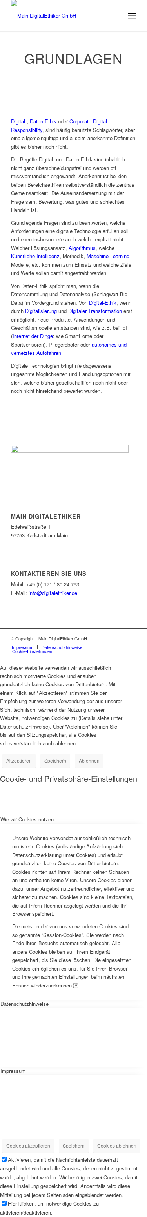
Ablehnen (89, 760)
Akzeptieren (19, 760)
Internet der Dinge (33, 336)
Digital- (19, 121)
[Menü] (132, 15)
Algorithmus (82, 247)
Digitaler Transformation (95, 311)
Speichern (55, 760)
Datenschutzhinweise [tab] (24, 1003)
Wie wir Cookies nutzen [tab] (27, 819)
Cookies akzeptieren (28, 1145)
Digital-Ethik (102, 302)
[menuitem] (22, 647)
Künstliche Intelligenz (35, 256)
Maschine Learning (108, 256)
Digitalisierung (41, 311)
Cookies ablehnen (116, 1145)
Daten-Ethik (43, 121)
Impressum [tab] (13, 1070)
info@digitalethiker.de (53, 593)
